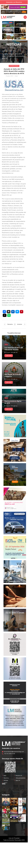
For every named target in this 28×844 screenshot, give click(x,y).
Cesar (16, 76)
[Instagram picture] (6, 802)
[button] (4, 311)
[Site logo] (8, 17)
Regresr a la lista (15, 324)
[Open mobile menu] (25, 17)
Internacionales (14, 66)
